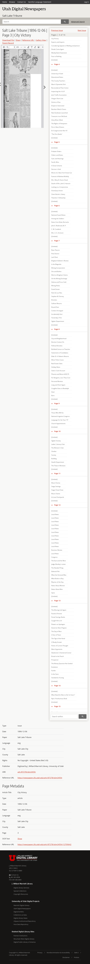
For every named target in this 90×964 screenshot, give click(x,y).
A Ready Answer (56, 642)
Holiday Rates (55, 367)
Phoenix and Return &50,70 (60, 374)
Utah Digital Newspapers (22, 908)
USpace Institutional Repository (25, 921)
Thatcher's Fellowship (58, 198)
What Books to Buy (57, 579)
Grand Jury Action (57, 191)
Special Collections (20, 891)
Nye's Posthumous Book (59, 699)
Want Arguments (56, 649)
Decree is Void (56, 169)
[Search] (65, 21)
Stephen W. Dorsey (57, 296)
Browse (12, 2)
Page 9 (57, 403)
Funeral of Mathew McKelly (60, 176)
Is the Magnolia (56, 264)
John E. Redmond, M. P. (58, 226)
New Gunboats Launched (59, 113)
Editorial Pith (55, 571)
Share (18, 40)
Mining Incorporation (58, 268)
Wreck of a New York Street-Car (61, 173)
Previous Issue (57, 30)
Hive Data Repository (21, 924)
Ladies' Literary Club (58, 444)
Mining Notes (55, 286)
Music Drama (55, 483)
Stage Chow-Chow (57, 490)
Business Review (56, 550)
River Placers (55, 250)
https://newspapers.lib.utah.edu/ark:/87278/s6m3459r (40, 778)
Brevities (54, 300)
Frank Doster (55, 289)
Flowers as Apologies (58, 624)
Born (52, 396)
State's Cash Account (58, 371)
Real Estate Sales (56, 364)
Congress (54, 557)
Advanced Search (78, 22)
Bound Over (55, 307)
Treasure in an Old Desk (59, 116)
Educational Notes (57, 77)
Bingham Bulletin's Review (59, 261)
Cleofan (53, 451)
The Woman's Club (57, 448)
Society (53, 455)
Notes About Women (58, 586)
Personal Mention (57, 381)
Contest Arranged (57, 311)
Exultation (54, 667)
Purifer (53, 671)
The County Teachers (58, 81)
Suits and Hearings (57, 159)
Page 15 (57, 706)
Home (4, 2)
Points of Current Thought (59, 646)
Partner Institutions (20, 936)
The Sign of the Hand (58, 638)
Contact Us (21, 2)
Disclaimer (66, 957)
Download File (8, 40)
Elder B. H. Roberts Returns (60, 356)
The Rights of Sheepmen (59, 124)
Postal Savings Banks (58, 617)
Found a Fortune (56, 614)
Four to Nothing (56, 56)
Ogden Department (57, 321)
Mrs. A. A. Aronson (57, 233)
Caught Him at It (56, 621)
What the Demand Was (58, 575)
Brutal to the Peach (57, 656)
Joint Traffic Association (59, 95)
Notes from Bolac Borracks (60, 222)
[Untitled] (54, 60)
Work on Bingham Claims (59, 275)
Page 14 (57, 685)
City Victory (55, 39)
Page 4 (57, 64)
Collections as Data (20, 915)
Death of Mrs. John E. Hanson (60, 184)
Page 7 (57, 241)
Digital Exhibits (19, 912)
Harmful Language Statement (39, 2)
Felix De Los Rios (56, 293)
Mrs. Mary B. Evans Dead (59, 180)
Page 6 (57, 205)
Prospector (54, 660)
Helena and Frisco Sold (58, 282)
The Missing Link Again (58, 610)
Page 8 (57, 329)
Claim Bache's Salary (58, 194)
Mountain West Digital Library (24, 939)
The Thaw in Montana (58, 466)
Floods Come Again (57, 49)
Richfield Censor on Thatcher (60, 349)
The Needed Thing (57, 568)
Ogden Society (56, 441)
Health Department (57, 462)
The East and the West (58, 561)
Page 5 (57, 142)
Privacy (39, 952)
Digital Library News (20, 918)
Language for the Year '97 (59, 420)
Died (52, 392)
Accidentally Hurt (56, 314)
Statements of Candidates (59, 353)
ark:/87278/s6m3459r (27, 772)
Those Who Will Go (57, 413)
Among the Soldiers (57, 219)
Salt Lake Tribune (12, 15)
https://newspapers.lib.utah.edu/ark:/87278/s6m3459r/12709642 (44, 844)
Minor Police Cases (57, 360)
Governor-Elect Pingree (59, 628)
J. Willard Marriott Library (17, 866)
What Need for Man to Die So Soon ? (63, 695)
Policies (76, 957)
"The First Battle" (56, 134)
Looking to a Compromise (59, 187)
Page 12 (57, 505)
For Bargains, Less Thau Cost (60, 378)
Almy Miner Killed (57, 120)
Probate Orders (56, 151)
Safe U (76, 952)
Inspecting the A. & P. (58, 91)
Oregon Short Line (57, 99)
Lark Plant (54, 257)
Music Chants (55, 494)
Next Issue (82, 30)
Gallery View (41, 40)
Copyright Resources (21, 894)
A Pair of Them (56, 635)
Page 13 (57, 600)
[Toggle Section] (52, 64)
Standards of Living (57, 678)
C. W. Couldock (56, 229)
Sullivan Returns (56, 303)
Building (54, 459)
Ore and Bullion (56, 271)
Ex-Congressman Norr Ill (59, 131)
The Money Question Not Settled (61, 663)
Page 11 (57, 473)
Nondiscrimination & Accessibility (58, 952)
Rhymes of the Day (57, 582)
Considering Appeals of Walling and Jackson (65, 46)
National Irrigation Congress (60, 416)
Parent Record (8, 43)
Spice (53, 593)
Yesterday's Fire (56, 318)
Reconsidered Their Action (59, 88)
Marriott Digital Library (21, 905)
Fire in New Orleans (57, 127)
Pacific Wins (55, 162)
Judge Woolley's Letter (58, 564)
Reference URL (28, 40)
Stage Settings (56, 486)
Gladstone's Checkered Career (61, 653)
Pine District (55, 254)
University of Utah (57, 74)
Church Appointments (58, 424)
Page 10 (57, 431)
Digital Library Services (21, 888)
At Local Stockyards (57, 497)
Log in (86, 2)
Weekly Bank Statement (59, 53)
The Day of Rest (56, 631)
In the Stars (55, 674)
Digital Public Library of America (25, 942)
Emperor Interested (57, 106)
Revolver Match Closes (58, 109)
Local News (55, 514)
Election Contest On (57, 342)
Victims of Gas (56, 102)
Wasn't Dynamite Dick (58, 84)
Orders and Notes (57, 155)
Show (20, 838)
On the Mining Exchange (59, 279)
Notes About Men (57, 589)
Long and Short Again (58, 385)
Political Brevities (56, 346)
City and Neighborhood (58, 339)
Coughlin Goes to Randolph (60, 388)
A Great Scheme (56, 166)
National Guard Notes (58, 215)
